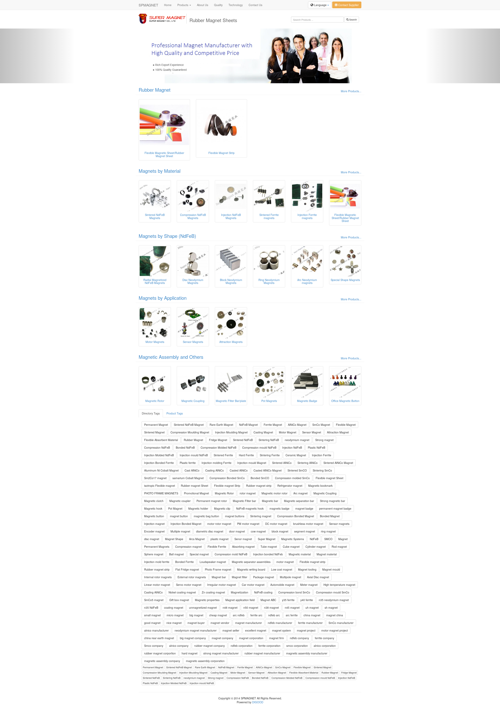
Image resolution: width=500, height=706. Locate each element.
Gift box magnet (179, 600)
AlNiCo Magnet (297, 425)
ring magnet (328, 531)
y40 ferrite (306, 600)
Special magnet (199, 554)
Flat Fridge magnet (187, 569)
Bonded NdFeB (185, 447)
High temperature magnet (339, 585)
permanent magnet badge (335, 508)
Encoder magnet (154, 531)
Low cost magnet (281, 569)
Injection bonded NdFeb (268, 554)
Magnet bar (219, 577)
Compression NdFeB (157, 447)
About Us (202, 5)
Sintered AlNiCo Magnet (338, 463)
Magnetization (239, 592)
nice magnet (174, 623)
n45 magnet (292, 607)
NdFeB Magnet (248, 425)
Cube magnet (291, 547)
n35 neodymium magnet (334, 600)
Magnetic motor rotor (275, 493)
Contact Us (255, 5)
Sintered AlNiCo (282, 463)
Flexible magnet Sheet (329, 478)
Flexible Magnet (346, 425)
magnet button (179, 516)
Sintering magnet (260, 516)
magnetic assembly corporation (205, 661)
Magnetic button (154, 516)
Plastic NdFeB (316, 447)
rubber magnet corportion (160, 653)
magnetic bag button (206, 516)
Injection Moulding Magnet (231, 432)
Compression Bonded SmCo (227, 478)
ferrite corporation (269, 646)
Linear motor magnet (157, 585)
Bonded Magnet (330, 516)
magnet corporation (251, 638)
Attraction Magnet (338, 432)
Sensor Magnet (311, 432)
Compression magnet (188, 547)
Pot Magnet (175, 508)
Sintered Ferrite (223, 455)
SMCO (328, 539)
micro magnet (175, 615)
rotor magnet (248, 493)
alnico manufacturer (156, 630)
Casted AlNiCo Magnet (268, 470)
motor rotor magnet (219, 524)
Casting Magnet (263, 432)
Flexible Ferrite (217, 547)
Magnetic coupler (180, 501)
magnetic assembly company (162, 661)
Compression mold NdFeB (231, 554)
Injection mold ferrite (156, 562)
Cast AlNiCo (192, 470)
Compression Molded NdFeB (218, 447)
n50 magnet (250, 607)
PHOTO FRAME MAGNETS (161, 493)
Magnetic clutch (153, 501)
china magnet (312, 615)
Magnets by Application (163, 297)
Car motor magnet (253, 585)
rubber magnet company (209, 646)
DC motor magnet (276, 524)
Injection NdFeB (292, 447)
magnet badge (304, 508)
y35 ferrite (288, 600)
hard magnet (189, 653)
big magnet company (193, 638)
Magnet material (327, 554)
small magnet (152, 615)
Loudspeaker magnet (213, 562)
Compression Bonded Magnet (295, 516)
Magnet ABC (268, 600)
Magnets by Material (159, 170)
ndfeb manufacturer (280, 623)
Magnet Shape (174, 539)
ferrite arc (256, 615)
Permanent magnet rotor (211, 501)
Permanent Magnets (156, 547)
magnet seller (230, 630)
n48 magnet (230, 607)
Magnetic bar (270, 501)
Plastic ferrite (188, 463)
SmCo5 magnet (153, 600)
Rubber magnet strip (258, 486)
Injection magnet (154, 524)
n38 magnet (271, 607)
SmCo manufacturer (341, 623)
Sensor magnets (339, 524)
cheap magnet (218, 615)
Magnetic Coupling (325, 493)
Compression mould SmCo (332, 592)
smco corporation (297, 646)
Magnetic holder (198, 508)
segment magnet (304, 531)
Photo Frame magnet (218, 569)
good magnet (152, 623)
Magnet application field (240, 600)
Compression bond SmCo (294, 592)
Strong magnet (324, 440)
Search (353, 19)
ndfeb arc (274, 615)
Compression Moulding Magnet (190, 432)
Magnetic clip (222, 508)
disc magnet (151, 539)
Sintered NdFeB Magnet (189, 425)
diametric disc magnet (209, 531)
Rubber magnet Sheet (194, 486)
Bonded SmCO (260, 478)
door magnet (237, 531)
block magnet (280, 531)
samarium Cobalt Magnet (188, 478)
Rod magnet (339, 547)
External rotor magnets (192, 577)
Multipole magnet (290, 577)
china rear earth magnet (159, 638)
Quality (218, 5)
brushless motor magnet (308, 524)
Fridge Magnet (218, 440)
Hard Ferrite (246, 455)
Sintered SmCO (297, 470)
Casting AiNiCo (153, 592)
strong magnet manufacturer (221, 653)
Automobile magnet (282, 585)
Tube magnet (269, 547)
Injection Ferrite (321, 455)
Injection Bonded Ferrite (159, 463)
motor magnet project (334, 630)
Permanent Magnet (156, 425)
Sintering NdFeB (269, 440)
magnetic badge (279, 508)
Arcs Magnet (197, 539)
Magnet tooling (307, 569)
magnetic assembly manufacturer (306, 653)
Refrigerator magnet (289, 486)
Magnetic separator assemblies (251, 562)
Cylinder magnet (315, 547)
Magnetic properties (207, 600)
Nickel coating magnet (182, 592)
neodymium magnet (297, 440)
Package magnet (263, 577)
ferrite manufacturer (310, 623)
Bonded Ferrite (184, 562)
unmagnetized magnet (203, 607)
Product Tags (174, 413)
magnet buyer (196, 623)
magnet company (222, 638)
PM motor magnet (248, 524)
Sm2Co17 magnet (155, 478)
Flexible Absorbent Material (161, 440)
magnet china (334, 615)
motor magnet (285, 562)
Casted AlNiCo (239, 470)
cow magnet (258, 531)
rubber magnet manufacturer (262, 653)
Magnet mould (331, 569)
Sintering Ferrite (270, 455)
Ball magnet (176, 554)
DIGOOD (257, 702)
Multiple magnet (180, 531)
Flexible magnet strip (312, 562)
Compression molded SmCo (292, 478)
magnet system (281, 630)
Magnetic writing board (251, 569)
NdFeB (314, 539)
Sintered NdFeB (243, 440)
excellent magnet (255, 630)
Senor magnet (243, 539)
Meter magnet (309, 585)
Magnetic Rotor (224, 493)
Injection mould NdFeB (194, 455)
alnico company (178, 646)
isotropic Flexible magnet (159, 486)
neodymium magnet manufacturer (196, 630)
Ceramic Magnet (296, 455)
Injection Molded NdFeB (159, 455)
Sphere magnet (153, 554)
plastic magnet (220, 539)
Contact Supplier (348, 5)
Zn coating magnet (213, 592)
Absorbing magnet (243, 547)
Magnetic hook (153, 508)
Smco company (153, 646)
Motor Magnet (287, 432)
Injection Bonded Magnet (186, 524)
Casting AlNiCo (214, 470)
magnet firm (276, 638)
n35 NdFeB (151, 607)
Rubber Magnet (155, 89)
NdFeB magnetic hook (250, 508)
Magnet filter (239, 577)
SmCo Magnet (321, 425)
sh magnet (331, 607)
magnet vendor (220, 623)
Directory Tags (151, 413)
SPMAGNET (148, 4)
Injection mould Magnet (251, 463)
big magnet (196, 615)
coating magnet (173, 607)
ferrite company (324, 638)
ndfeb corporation (242, 646)
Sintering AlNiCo (307, 463)
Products (183, 5)
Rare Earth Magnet (221, 425)
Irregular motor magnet (221, 585)
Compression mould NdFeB (259, 447)
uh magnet (312, 607)
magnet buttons (234, 516)
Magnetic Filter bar (244, 501)
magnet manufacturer (248, 623)
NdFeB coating (263, 592)
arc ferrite (292, 615)
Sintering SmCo (322, 470)
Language (320, 5)
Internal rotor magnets (158, 577)
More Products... (351, 91)
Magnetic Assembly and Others (171, 356)
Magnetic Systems (292, 539)
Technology (236, 5)
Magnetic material (300, 554)
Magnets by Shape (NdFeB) (167, 235)
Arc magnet (300, 493)
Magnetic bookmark (320, 486)
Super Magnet (266, 539)
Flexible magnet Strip (227, 486)
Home (167, 5)
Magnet (343, 539)
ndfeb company (299, 638)
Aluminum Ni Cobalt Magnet (161, 470)
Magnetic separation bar (299, 501)
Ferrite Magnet (273, 425)
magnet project (306, 630)
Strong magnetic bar (332, 501)
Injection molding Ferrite (216, 463)
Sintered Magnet (154, 432)
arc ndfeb (239, 615)
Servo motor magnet (188, 585)
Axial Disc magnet (318, 577)
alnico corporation (325, 646)
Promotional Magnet (196, 493)
